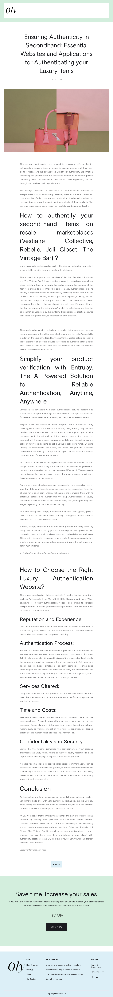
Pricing (29, 969)
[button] (107, 11)
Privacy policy (97, 972)
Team (28, 974)
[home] (11, 10)
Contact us (31, 979)
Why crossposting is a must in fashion (63, 969)
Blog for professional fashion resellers (63, 965)
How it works (32, 965)
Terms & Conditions (96, 966)
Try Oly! (56, 864)
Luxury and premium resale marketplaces (64, 974)
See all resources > (54, 979)
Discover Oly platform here (33, 850)
